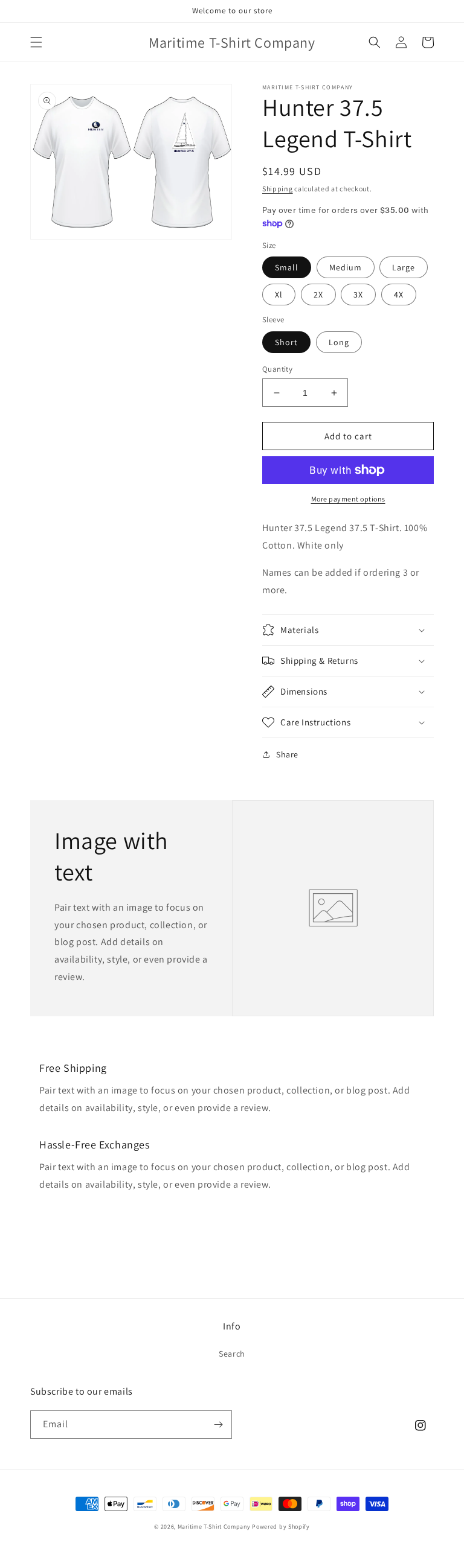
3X (358, 294)
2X (318, 294)
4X (399, 294)
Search (232, 1353)
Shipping (277, 188)
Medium (345, 267)
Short (286, 342)
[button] (36, 42)
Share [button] (287, 754)
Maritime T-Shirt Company (214, 1526)
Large (403, 267)
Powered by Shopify (281, 1526)
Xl (279, 294)
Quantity (277, 369)
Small (286, 267)
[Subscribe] (218, 1424)
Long (339, 342)
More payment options (348, 498)
